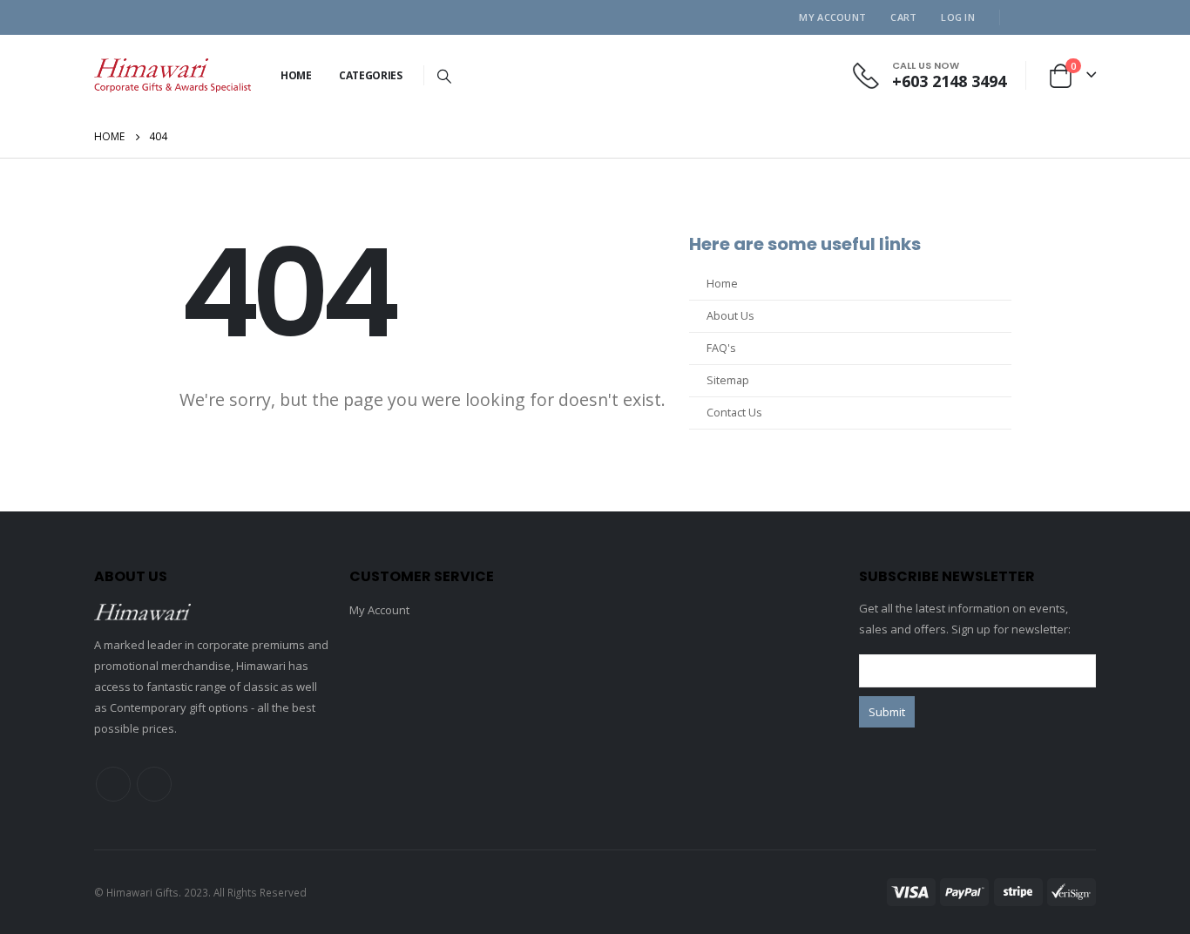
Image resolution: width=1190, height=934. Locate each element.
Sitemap (728, 380)
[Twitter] (1054, 17)
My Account (832, 17)
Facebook (113, 784)
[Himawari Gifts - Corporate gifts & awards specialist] (172, 75)
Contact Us (734, 412)
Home (296, 75)
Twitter (154, 784)
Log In (958, 17)
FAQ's (721, 348)
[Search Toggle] (444, 75)
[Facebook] (1025, 17)
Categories (370, 75)
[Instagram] (1083, 17)
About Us (730, 315)
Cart (903, 17)
